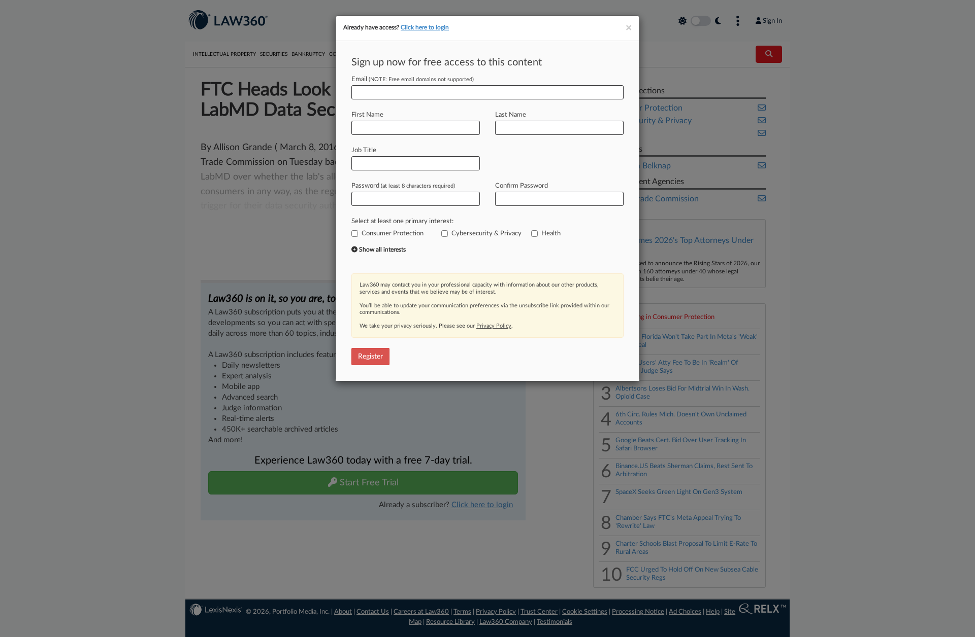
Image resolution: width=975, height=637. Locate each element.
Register (370, 356)
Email (412, 79)
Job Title (363, 150)
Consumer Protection (393, 233)
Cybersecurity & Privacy (486, 233)
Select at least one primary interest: (402, 221)
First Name (367, 115)
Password (403, 186)
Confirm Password (521, 186)
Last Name (510, 115)
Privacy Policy (493, 326)
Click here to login (425, 27)
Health (551, 233)
